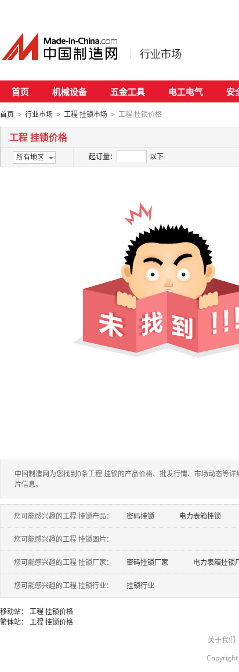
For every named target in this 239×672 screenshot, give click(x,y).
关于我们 (222, 640)
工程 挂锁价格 (51, 611)
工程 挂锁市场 (85, 114)
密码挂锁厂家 (147, 562)
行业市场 (161, 54)
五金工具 (127, 91)
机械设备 (69, 91)
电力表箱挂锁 (200, 516)
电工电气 (185, 91)
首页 (20, 91)
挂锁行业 (140, 585)
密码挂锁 (140, 516)
